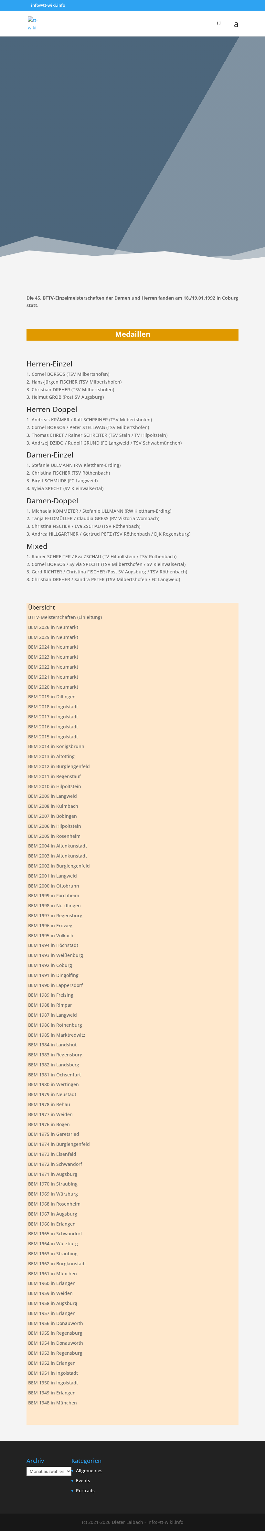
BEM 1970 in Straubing (53, 1184)
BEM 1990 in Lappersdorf (55, 985)
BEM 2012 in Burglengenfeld (59, 766)
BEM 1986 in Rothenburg (55, 1025)
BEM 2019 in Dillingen (52, 697)
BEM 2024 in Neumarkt (53, 647)
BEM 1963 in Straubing (53, 1253)
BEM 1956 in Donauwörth (55, 1323)
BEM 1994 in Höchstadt (53, 945)
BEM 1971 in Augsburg (52, 1174)
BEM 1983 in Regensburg (55, 1055)
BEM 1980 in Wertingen (53, 1084)
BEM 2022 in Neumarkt (53, 667)
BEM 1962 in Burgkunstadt (57, 1263)
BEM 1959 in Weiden (50, 1293)
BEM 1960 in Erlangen (52, 1283)
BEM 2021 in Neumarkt (53, 677)
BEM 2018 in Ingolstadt (53, 707)
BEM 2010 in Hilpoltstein (54, 786)
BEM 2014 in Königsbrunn (56, 746)
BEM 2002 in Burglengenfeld (59, 866)
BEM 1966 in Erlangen (52, 1224)
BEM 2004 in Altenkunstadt (57, 846)
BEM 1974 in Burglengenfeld (59, 1144)
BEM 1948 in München (52, 1403)
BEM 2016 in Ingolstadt (53, 727)
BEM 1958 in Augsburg (52, 1303)
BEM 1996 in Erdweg (50, 925)
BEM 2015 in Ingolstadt (53, 737)
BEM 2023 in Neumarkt (53, 657)
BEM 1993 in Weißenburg (55, 955)
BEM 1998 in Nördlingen (54, 905)
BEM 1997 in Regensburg (55, 915)
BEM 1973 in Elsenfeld (52, 1154)
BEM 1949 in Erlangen (52, 1393)
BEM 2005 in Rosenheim (54, 836)
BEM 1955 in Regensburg (55, 1333)
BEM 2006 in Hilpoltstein (54, 826)
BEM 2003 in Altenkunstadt (57, 856)
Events (83, 1480)
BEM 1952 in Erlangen (52, 1363)
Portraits (85, 1490)
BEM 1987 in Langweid (52, 1015)
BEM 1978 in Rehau (49, 1104)
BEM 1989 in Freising (50, 995)
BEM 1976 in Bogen (49, 1124)
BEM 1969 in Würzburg (53, 1194)
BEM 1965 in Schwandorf (55, 1233)
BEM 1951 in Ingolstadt (53, 1373)
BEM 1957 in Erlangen (52, 1313)
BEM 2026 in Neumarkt (53, 627)
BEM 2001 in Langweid (52, 876)
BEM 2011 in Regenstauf (54, 776)
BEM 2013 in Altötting (51, 756)
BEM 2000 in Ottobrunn (53, 886)
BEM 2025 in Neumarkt (53, 637)
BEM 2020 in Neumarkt (53, 687)
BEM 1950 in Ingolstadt (53, 1383)
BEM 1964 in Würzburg (53, 1243)
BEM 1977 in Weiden (50, 1114)
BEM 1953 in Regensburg (55, 1353)
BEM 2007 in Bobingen (52, 816)
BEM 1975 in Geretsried (53, 1134)
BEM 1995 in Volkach (50, 935)
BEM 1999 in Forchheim (53, 895)
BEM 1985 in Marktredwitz (56, 1035)
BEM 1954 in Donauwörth (55, 1343)
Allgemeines (89, 1470)
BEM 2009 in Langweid (52, 796)
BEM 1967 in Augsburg (52, 1214)
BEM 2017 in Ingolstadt (53, 717)
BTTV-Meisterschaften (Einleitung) (65, 617)
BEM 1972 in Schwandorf (55, 1164)
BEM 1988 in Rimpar (50, 1005)
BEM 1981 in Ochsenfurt (54, 1075)
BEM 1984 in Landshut (52, 1045)
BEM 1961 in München (52, 1273)
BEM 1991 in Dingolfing (53, 975)
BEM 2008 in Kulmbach (53, 806)
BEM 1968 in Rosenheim (54, 1204)
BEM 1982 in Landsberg (53, 1065)
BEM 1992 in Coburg (50, 965)
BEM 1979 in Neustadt (52, 1094)
